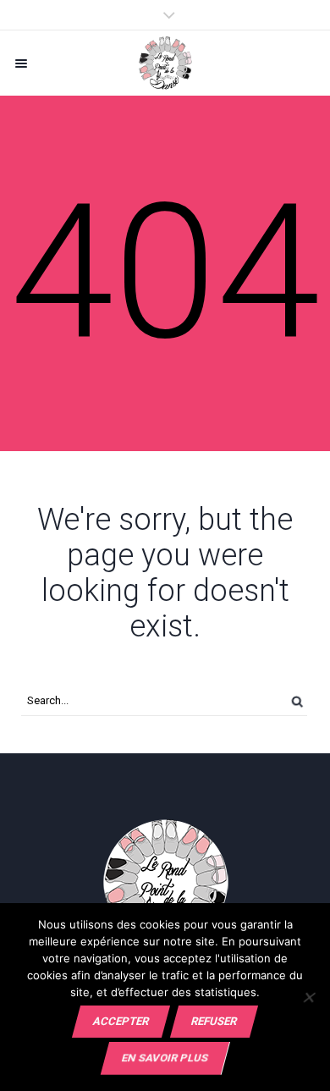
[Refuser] (308, 997)
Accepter (121, 1021)
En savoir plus (165, 1057)
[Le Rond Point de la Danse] (165, 63)
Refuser (214, 1021)
